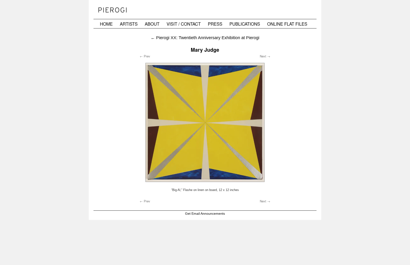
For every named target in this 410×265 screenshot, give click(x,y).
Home (106, 24)
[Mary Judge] (205, 122)
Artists (129, 24)
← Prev (145, 56)
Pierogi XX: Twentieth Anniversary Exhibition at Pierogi (205, 37)
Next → (265, 56)
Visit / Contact (184, 24)
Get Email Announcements (205, 213)
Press (215, 24)
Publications (244, 24)
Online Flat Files (287, 24)
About (152, 24)
